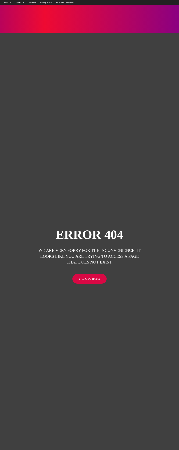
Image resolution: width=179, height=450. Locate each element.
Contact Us (19, 2)
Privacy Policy (46, 2)
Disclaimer (32, 2)
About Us (7, 2)
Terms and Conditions (64, 2)
